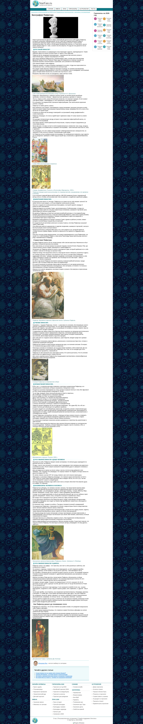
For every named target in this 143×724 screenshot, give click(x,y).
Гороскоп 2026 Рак (108, 25)
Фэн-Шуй (76, 697)
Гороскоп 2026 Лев (99, 30)
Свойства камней (78, 709)
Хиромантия (77, 692)
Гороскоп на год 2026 (59, 687)
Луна (64, 9)
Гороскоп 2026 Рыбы (108, 48)
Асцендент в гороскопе (100, 699)
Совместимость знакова (100, 696)
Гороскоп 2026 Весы (99, 36)
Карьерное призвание (40, 691)
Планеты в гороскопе (99, 694)
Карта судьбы (37, 687)
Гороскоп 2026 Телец (108, 20)
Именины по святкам (39, 704)
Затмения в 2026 (58, 714)
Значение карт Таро (79, 704)
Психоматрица (37, 689)
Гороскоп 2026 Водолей (99, 48)
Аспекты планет (98, 689)
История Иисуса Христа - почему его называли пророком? (54, 677)
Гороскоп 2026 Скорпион (108, 36)
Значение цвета (78, 707)
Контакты (93, 718)
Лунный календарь (59, 704)
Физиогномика (77, 695)
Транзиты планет (98, 701)
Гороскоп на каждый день (61, 691)
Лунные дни (57, 711)
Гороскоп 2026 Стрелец (99, 42)
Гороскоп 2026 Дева (108, 31)
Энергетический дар (39, 694)
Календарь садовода (59, 709)
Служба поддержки (84, 718)
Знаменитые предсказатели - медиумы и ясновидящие (73, 12)
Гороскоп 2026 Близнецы (100, 25)
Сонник (50, 9)
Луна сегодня (57, 702)
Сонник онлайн (78, 687)
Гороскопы (73, 9)
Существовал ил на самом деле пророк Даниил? (51, 673)
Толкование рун (78, 702)
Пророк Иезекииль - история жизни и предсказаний (51, 674)
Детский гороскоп (38, 696)
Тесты (93, 9)
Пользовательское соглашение (67, 718)
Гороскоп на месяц (59, 694)
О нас (55, 718)
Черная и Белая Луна (99, 691)
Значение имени (38, 702)
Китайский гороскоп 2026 (61, 689)
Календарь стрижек (59, 707)
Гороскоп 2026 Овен (99, 20)
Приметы (76, 699)
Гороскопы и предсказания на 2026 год (43, 12)
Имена (58, 9)
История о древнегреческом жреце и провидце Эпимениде (54, 676)
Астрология (84, 9)
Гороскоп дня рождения (60, 696)
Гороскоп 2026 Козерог (108, 42)
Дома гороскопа (98, 687)
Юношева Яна (42, 663)
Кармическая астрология (100, 703)
